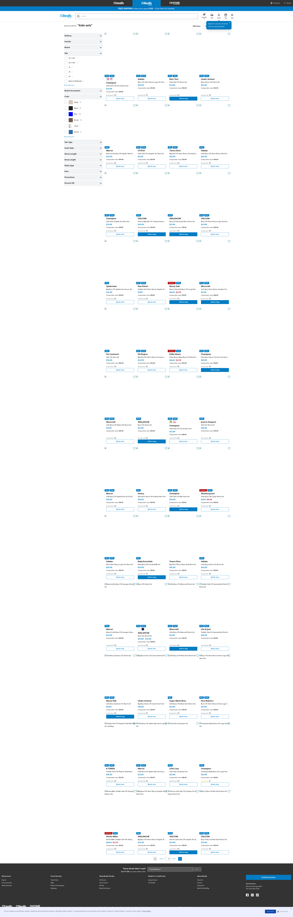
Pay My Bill (151, 883)
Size (66, 53)
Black (77, 108)
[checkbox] (66, 58)
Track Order (54, 880)
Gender (68, 42)
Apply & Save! (152, 880)
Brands (101, 885)
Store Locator (103, 883)
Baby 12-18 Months (76, 81)
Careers (199, 883)
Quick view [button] (125, 99)
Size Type (68, 142)
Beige (77, 102)
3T (70, 72)
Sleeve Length (71, 154)
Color (67, 97)
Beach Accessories (72, 91)
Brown (78, 120)
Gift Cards (102, 880)
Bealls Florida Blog (203, 888)
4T (70, 77)
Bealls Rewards (7, 885)
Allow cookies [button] (270, 911)
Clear (77, 126)
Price (67, 172)
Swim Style (69, 148)
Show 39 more (69, 85)
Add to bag (188, 99)
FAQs (52, 883)
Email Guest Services (268, 877)
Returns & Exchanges (57, 885)
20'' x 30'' (73, 58)
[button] (282, 911)
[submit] (197, 869)
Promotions (70, 177)
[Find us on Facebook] (247, 895)
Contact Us (200, 885)
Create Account (7, 883)
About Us (200, 880)
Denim (77, 132)
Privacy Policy (146, 911)
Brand (67, 47)
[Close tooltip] (229, 23)
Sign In (4, 880)
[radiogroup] (109, 79)
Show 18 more (69, 137)
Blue (77, 114)
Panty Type (69, 166)
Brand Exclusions (104, 888)
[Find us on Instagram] (252, 895)
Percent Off (69, 183)
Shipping (54, 888)
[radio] (107, 79)
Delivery (68, 36)
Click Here (159, 8)
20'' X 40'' (73, 63)
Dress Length (70, 160)
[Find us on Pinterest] (257, 895)
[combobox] (137, 16)
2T (70, 67)
